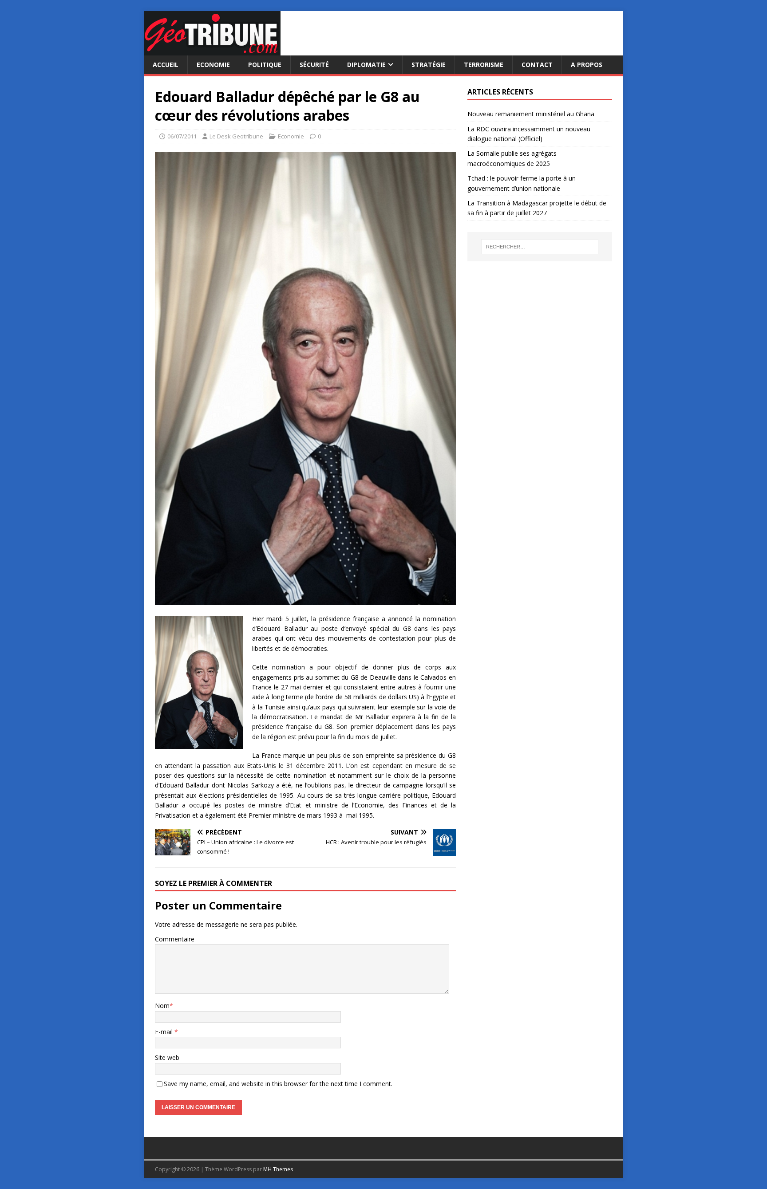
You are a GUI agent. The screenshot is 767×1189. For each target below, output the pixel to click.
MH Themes (278, 1169)
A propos (586, 64)
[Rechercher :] (539, 246)
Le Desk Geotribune (236, 136)
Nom (162, 1005)
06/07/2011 (182, 136)
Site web (167, 1057)
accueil (165, 64)
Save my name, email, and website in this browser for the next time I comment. (278, 1083)
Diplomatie (366, 64)
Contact (537, 64)
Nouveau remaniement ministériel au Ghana (531, 114)
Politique (264, 64)
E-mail (164, 1032)
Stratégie (428, 64)
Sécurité (314, 64)
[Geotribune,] (212, 50)
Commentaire (174, 939)
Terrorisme (483, 64)
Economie (213, 64)
